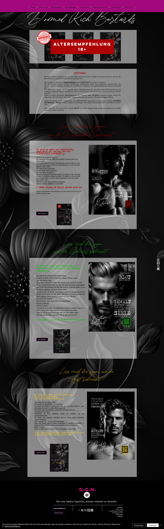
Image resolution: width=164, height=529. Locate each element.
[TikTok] (158, 257)
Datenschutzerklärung (12, 526)
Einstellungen (139, 525)
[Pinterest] (158, 260)
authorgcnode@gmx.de (59, 508)
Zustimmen (153, 525)
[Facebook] (158, 269)
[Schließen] (161, 525)
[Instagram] (158, 266)
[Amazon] (158, 263)
